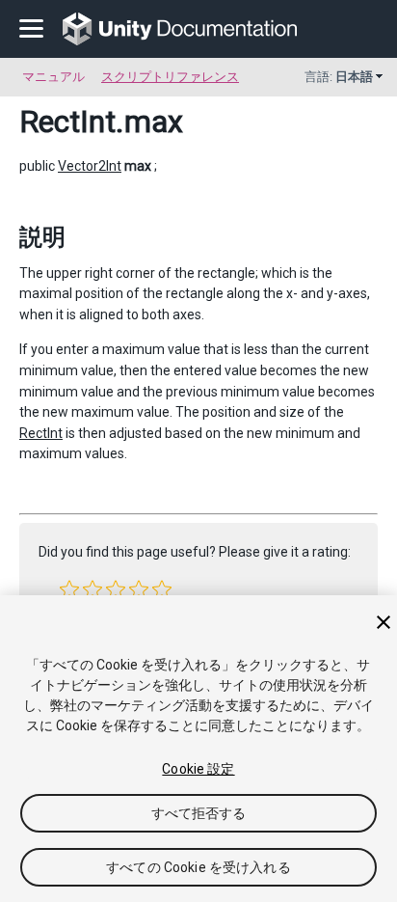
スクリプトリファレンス (170, 76)
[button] (69, 589)
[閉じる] (383, 622)
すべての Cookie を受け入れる (198, 867)
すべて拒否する (199, 813)
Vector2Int (89, 166)
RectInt (67, 121)
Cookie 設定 (198, 769)
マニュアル (53, 76)
